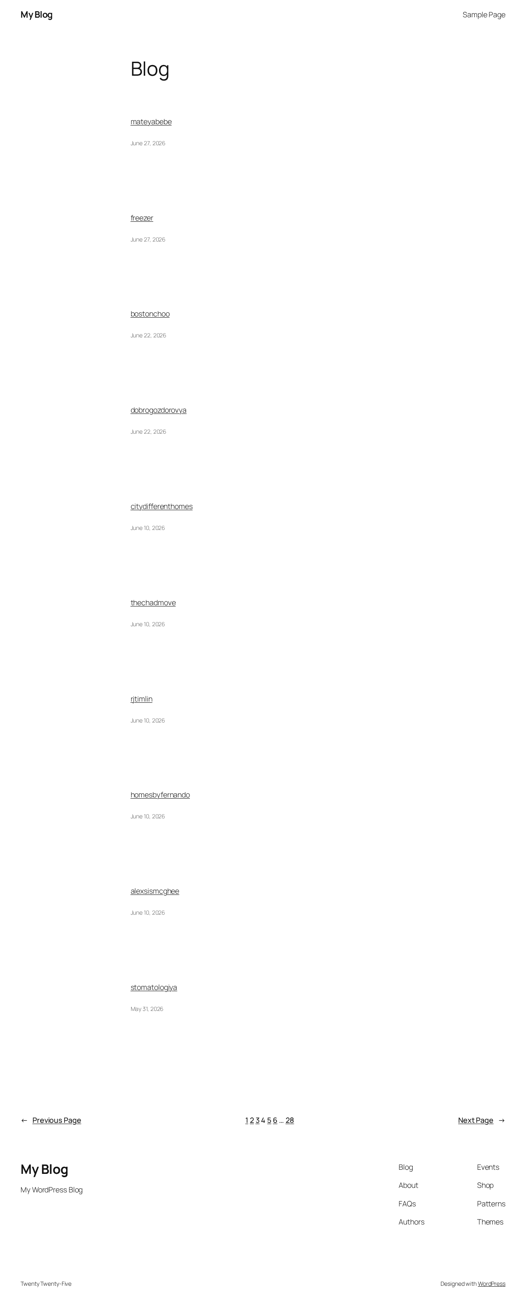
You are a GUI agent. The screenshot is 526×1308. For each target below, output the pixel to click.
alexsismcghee (155, 891)
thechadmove (153, 602)
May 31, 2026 (147, 1009)
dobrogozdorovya (159, 410)
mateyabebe (151, 121)
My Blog (37, 14)
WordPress (491, 1283)
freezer (142, 218)
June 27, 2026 (148, 143)
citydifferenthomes (162, 506)
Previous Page (51, 1120)
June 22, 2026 (149, 335)
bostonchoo (150, 313)
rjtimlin (141, 699)
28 (290, 1120)
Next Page (481, 1120)
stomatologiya (154, 987)
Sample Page (484, 14)
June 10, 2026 (148, 528)
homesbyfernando (160, 794)
